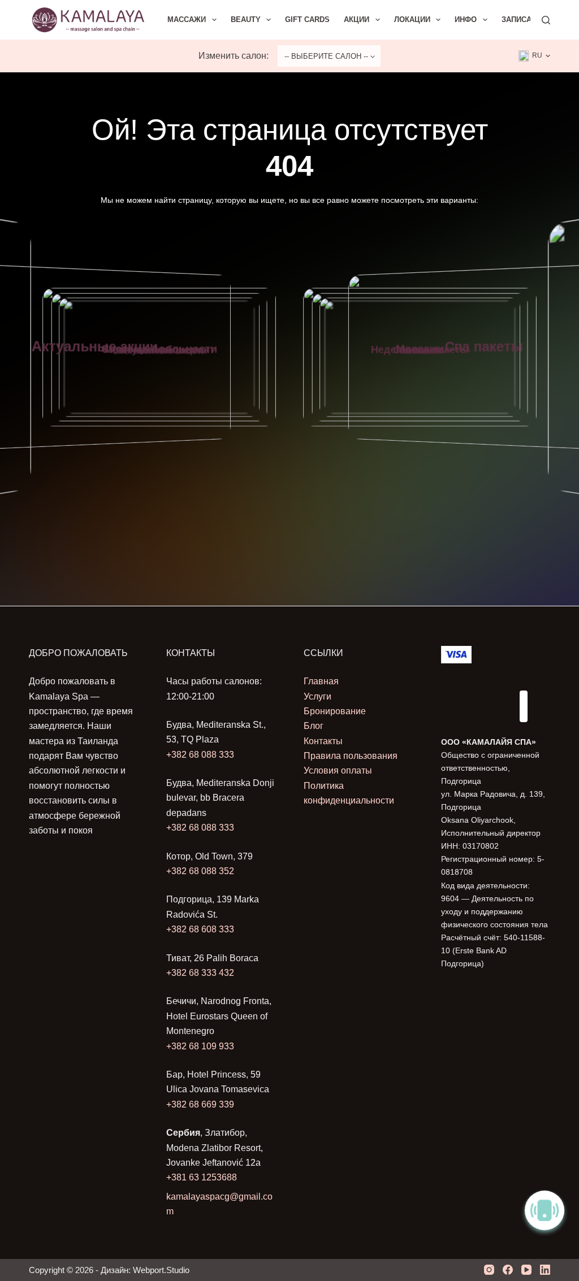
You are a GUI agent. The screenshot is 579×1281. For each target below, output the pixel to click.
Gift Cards (307, 19)
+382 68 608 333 (200, 929)
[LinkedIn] (545, 1270)
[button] (534, 56)
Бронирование (335, 711)
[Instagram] (489, 1270)
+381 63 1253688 (201, 1177)
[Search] (546, 20)
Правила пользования (350, 756)
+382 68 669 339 (200, 1104)
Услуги (317, 696)
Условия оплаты (338, 770)
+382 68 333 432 (200, 973)
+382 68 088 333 (200, 754)
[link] (159, 357)
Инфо (466, 19)
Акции (356, 19)
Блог (313, 726)
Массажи (186, 19)
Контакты (323, 741)
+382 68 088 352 (200, 871)
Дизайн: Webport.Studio (145, 1270)
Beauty (246, 19)
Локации (412, 19)
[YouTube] (526, 1270)
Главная (321, 681)
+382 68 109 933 (200, 1046)
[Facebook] (508, 1270)
